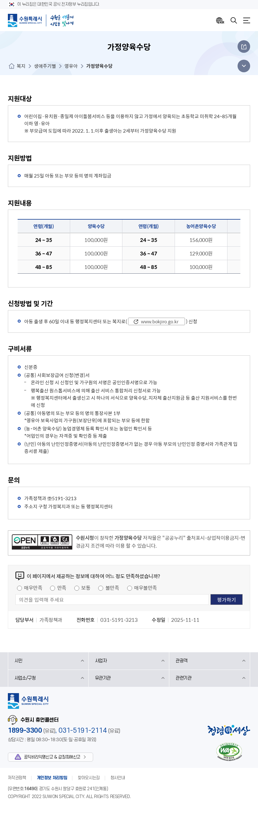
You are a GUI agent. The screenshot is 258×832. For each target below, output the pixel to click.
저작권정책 (17, 777)
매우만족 (33, 587)
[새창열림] (42, 543)
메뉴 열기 (242, 66)
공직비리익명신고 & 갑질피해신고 (52, 757)
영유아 (71, 66)
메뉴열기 (246, 20)
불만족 (112, 587)
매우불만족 (145, 587)
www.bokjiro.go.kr (159, 321)
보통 (85, 587)
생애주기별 (45, 66)
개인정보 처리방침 (52, 777)
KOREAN (220, 20)
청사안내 (117, 777)
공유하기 (244, 46)
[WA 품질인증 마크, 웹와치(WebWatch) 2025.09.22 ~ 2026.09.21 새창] (229, 752)
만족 (61, 587)
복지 (21, 66)
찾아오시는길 (89, 777)
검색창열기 (234, 20)
